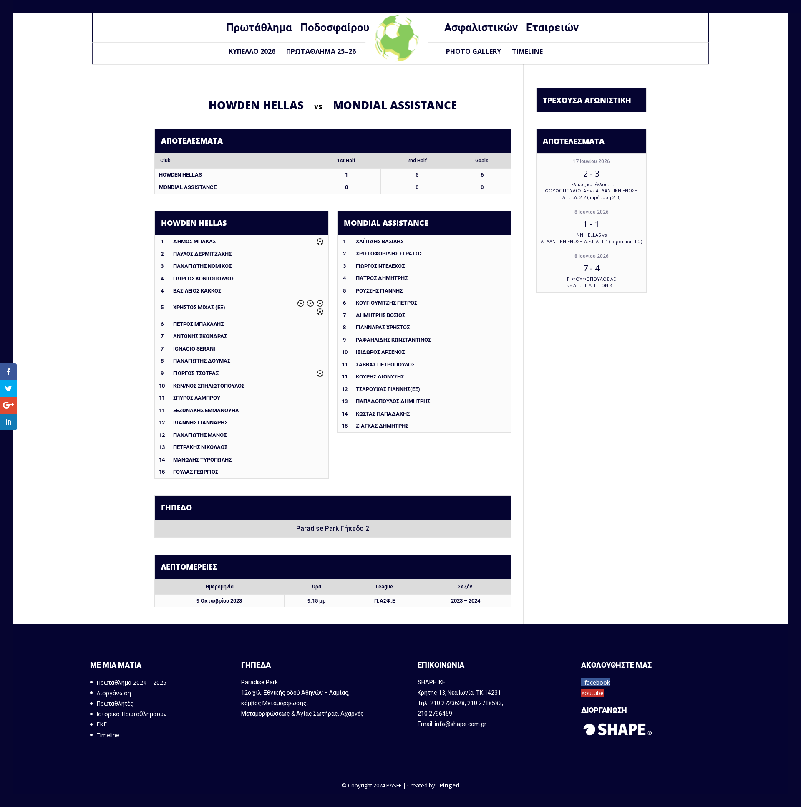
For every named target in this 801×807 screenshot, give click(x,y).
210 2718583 (484, 703)
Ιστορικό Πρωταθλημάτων (131, 714)
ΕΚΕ (101, 724)
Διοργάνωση (113, 693)
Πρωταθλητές (114, 703)
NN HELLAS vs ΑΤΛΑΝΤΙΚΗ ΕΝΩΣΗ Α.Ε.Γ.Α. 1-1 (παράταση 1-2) (591, 238)
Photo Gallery (473, 51)
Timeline (527, 51)
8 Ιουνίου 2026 (591, 212)
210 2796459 (435, 713)
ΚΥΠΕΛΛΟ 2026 (252, 51)
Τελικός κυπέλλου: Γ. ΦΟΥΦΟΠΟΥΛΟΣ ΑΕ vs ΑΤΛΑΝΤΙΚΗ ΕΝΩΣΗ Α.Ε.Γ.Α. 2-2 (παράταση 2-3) (591, 190)
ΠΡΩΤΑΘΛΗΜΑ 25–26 (321, 51)
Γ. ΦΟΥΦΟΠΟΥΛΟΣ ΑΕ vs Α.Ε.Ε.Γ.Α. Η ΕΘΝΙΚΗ (591, 282)
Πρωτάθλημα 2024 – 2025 (131, 682)
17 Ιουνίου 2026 (591, 161)
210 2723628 (447, 703)
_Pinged (448, 785)
